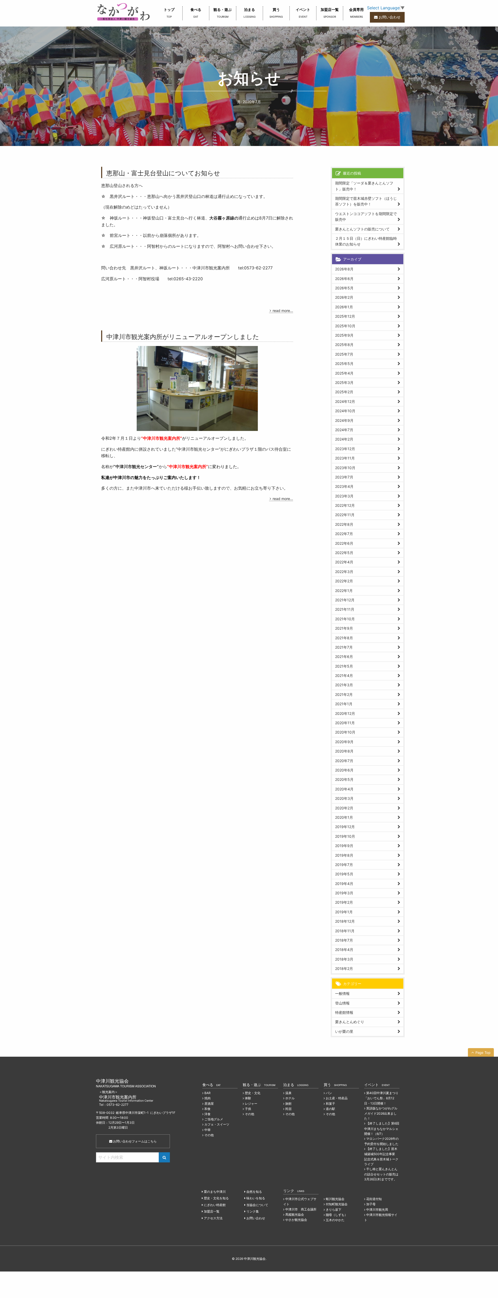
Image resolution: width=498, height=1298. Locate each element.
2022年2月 (344, 581)
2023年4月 (344, 486)
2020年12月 (345, 713)
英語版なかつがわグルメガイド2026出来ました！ (380, 1113)
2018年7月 (344, 940)
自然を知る (254, 1192)
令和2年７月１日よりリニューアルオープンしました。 (174, 438)
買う (276, 12)
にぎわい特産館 (215, 1205)
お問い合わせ (389, 17)
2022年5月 (344, 552)
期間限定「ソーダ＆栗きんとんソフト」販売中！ (364, 186)
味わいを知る (255, 1198)
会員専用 (356, 12)
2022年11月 (345, 514)
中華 (207, 1130)
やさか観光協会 (296, 1220)
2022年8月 (344, 524)
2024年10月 (345, 411)
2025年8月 (344, 344)
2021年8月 (344, 638)
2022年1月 (344, 590)
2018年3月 (344, 959)
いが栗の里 (344, 1031)
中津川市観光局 (377, 1210)
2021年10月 (345, 619)
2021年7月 (344, 647)
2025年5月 (344, 363)
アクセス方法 (213, 1218)
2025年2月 (344, 392)
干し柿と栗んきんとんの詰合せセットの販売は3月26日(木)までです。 (381, 1174)
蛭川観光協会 (335, 1199)
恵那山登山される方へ (122, 185)
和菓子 (330, 1104)
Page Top (482, 1052)
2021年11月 (344, 609)
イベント (303, 12)
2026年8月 (344, 269)
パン (329, 1093)
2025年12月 (345, 316)
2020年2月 (344, 808)
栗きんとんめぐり (349, 1022)
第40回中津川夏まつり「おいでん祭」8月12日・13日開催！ (381, 1098)
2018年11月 (345, 931)
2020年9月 (344, 742)
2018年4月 (344, 949)
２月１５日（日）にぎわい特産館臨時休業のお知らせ (366, 241)
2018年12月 (345, 921)
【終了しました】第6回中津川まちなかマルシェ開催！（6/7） (381, 1128)
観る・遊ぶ (222, 12)
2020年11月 (345, 723)
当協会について (257, 1205)
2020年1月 (344, 817)
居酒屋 (209, 1104)
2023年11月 (345, 458)
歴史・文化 (252, 1093)
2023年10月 (345, 467)
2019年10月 (345, 836)
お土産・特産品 (337, 1098)
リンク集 (252, 1211)
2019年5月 (344, 874)
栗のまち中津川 (215, 1192)
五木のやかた (335, 1220)
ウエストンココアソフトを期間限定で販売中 (366, 216)
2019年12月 (345, 826)
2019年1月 (344, 912)
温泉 (288, 1093)
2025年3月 (344, 382)
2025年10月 (345, 326)
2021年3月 (344, 685)
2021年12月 (345, 600)
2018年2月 (344, 968)
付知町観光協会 (337, 1204)
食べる (195, 12)
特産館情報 (344, 1012)
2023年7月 (344, 477)
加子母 (371, 1204)
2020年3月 (344, 798)
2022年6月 (344, 543)
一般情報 (342, 993)
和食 (207, 1109)
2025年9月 (344, 335)
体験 (248, 1098)
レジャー (251, 1104)
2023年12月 (345, 449)
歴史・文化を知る (216, 1198)
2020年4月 (344, 789)
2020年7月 (344, 760)
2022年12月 (345, 505)
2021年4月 (344, 675)
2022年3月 (344, 571)
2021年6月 (344, 656)
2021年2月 (344, 694)
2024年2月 (344, 439)
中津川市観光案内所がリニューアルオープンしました (182, 336)
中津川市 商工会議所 (300, 1209)
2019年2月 (344, 902)
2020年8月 (344, 751)
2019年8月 (344, 855)
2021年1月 (343, 704)
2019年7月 (344, 864)
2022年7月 (344, 533)
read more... (283, 310)
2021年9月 (344, 628)
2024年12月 (345, 401)
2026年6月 (344, 278)
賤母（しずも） (337, 1215)
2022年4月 (344, 562)
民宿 (288, 1109)
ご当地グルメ (213, 1119)
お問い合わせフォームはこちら (134, 1141)
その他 (209, 1135)
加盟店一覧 (330, 12)
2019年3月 (344, 893)
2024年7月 (344, 430)
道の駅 (330, 1109)
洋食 (207, 1114)
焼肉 (207, 1098)
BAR (207, 1093)
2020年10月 (345, 732)
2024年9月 (344, 420)
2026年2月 (344, 297)
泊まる (249, 12)
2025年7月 (344, 354)
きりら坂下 (333, 1210)
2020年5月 (344, 779)
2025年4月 (344, 373)
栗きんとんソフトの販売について (362, 229)
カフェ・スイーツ (216, 1124)
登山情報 (342, 1003)
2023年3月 (344, 496)
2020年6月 (344, 770)
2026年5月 (344, 288)
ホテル (290, 1098)
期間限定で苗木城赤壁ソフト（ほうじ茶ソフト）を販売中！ (366, 201)
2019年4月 (344, 883)
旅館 (288, 1104)
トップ (169, 12)
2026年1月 (344, 307)
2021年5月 (344, 666)
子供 (248, 1109)
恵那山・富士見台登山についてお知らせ (163, 172)
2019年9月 (344, 845)
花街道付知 (374, 1199)
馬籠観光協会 (294, 1214)
